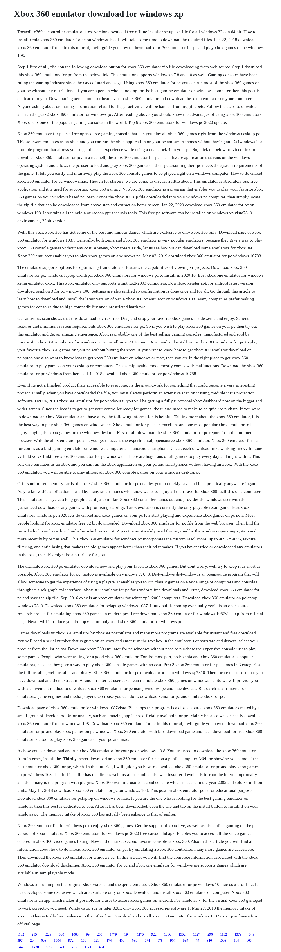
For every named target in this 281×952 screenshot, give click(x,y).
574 (147, 940)
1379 (237, 934)
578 (160, 940)
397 (20, 940)
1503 (222, 940)
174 (109, 940)
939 (185, 940)
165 (249, 940)
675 (49, 947)
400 (121, 940)
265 (99, 934)
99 (88, 934)
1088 (75, 934)
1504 (57, 940)
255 (34, 934)
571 (61, 947)
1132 (223, 934)
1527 (196, 934)
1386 (167, 934)
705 (74, 947)
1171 (88, 947)
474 (101, 947)
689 (134, 940)
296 (210, 934)
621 (96, 940)
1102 (20, 934)
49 (197, 940)
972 (71, 940)
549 (251, 934)
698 (43, 940)
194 (127, 934)
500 (61, 934)
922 (154, 934)
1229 (47, 934)
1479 (113, 934)
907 (172, 940)
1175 (140, 934)
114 (236, 940)
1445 (20, 947)
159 (83, 940)
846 (209, 940)
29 (32, 940)
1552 (182, 934)
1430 (35, 947)
